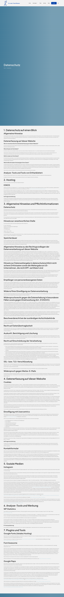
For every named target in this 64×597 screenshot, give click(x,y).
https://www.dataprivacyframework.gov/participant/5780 (13, 586)
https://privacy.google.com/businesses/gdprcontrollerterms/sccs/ (36, 579)
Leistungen (35, 3)
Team (40, 3)
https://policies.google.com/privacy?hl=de (11, 540)
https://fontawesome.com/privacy (45, 558)
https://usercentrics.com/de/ (12, 416)
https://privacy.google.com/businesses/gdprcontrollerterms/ (14, 579)
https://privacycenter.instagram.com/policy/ (32, 495)
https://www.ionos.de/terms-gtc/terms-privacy (37, 188)
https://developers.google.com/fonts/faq (29, 539)
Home (30, 3)
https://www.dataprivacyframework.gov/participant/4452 (13, 502)
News (49, 3)
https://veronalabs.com (8, 512)
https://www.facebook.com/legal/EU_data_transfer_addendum (14, 495)
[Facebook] (58, 3)
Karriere (44, 3)
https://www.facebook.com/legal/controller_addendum (41, 487)
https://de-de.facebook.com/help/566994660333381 (50, 495)
